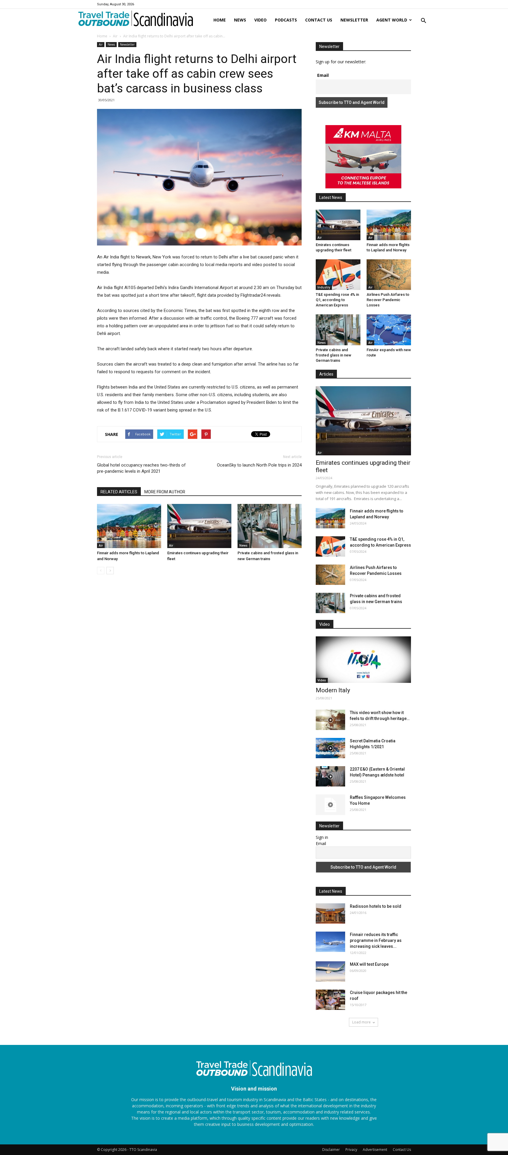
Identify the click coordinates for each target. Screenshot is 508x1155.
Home (219, 20)
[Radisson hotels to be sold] (330, 913)
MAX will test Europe (369, 964)
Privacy (351, 1149)
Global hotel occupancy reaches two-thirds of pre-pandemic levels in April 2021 (141, 468)
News (240, 20)
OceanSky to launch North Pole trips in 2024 (259, 465)
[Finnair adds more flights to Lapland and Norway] (129, 526)
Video (260, 20)
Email (323, 75)
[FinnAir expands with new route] (389, 329)
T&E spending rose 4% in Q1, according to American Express (337, 299)
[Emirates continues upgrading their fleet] (199, 526)
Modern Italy (333, 690)
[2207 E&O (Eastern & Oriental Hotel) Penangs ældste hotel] (330, 776)
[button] (423, 21)
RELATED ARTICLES (119, 491)
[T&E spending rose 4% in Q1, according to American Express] (338, 274)
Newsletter (354, 20)
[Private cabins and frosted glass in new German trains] (270, 526)
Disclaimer (331, 1149)
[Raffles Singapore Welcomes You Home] (330, 804)
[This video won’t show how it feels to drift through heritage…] (330, 720)
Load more (361, 1022)
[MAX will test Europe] (330, 971)
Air (115, 36)
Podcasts (286, 20)
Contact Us (402, 1149)
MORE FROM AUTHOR (164, 491)
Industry (323, 287)
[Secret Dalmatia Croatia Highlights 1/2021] (330, 748)
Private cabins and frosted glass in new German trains (333, 355)
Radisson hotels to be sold (375, 906)
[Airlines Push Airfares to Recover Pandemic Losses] (389, 274)
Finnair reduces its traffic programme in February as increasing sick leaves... (376, 940)
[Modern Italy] (363, 659)
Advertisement (375, 1149)
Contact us (318, 20)
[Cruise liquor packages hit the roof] (330, 1000)
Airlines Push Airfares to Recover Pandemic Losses (388, 299)
